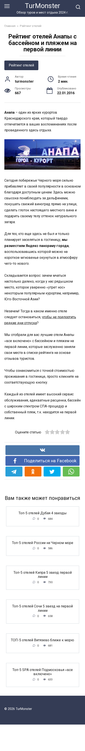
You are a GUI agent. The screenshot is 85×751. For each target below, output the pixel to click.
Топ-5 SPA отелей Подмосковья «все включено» (42, 672)
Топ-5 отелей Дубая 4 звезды (43, 513)
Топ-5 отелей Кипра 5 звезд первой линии (43, 574)
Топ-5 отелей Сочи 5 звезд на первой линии (42, 608)
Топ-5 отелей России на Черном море (42, 543)
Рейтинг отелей (21, 65)
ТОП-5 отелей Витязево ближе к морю (42, 640)
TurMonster (42, 6)
